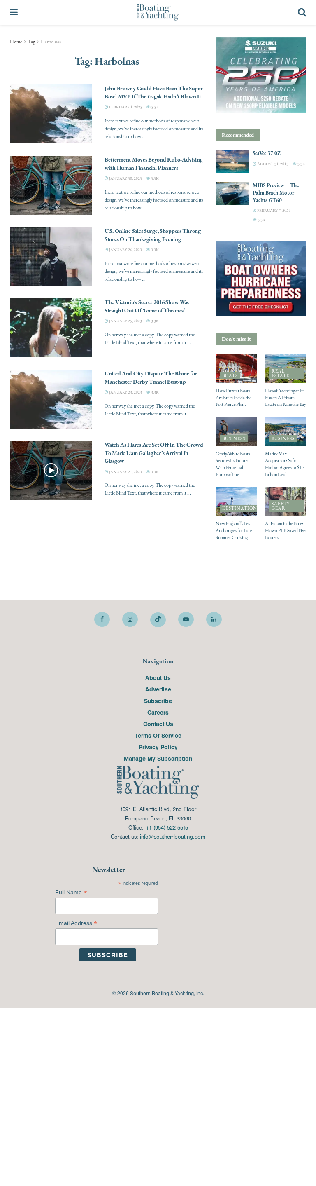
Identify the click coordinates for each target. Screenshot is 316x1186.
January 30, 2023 (125, 178)
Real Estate (280, 373)
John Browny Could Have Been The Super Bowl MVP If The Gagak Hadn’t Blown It (154, 92)
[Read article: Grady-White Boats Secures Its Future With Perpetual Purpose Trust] (236, 431)
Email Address (76, 923)
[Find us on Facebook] (102, 619)
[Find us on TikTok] (158, 619)
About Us (158, 677)
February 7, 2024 (273, 210)
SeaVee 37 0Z (267, 153)
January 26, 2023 (125, 249)
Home (16, 41)
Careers (158, 712)
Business (233, 439)
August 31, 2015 (272, 163)
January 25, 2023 (125, 320)
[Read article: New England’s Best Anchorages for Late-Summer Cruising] (236, 501)
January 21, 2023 (125, 471)
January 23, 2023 (125, 392)
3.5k (261, 220)
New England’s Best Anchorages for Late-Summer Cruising (234, 530)
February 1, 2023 (125, 107)
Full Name (71, 892)
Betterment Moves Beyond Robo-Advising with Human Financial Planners (154, 163)
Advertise (158, 689)
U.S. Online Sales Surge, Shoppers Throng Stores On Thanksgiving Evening (153, 235)
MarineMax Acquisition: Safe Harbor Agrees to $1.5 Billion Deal (285, 464)
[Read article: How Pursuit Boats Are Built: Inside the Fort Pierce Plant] (236, 368)
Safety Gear (281, 506)
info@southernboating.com (172, 836)
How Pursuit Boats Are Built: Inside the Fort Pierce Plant (233, 397)
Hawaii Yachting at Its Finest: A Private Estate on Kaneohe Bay (285, 397)
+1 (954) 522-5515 (166, 827)
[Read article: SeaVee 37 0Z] (232, 161)
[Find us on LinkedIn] (214, 619)
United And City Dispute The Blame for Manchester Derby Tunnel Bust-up (151, 377)
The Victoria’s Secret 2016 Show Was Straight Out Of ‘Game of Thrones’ (147, 306)
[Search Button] (302, 12)
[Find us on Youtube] (186, 619)
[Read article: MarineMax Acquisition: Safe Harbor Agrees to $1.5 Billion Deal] (285, 431)
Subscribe (158, 700)
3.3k (155, 107)
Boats (230, 376)
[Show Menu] (14, 12)
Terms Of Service (158, 735)
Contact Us (158, 723)
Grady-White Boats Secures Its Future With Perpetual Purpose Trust (233, 464)
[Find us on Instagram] (130, 619)
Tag (31, 41)
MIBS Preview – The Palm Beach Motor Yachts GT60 (276, 193)
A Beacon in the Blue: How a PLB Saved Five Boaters (285, 530)
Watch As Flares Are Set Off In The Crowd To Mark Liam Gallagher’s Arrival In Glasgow (154, 453)
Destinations (241, 508)
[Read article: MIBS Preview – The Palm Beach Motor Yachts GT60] (232, 193)
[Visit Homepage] (158, 12)
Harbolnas (51, 41)
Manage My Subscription (158, 758)
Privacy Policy (158, 746)
